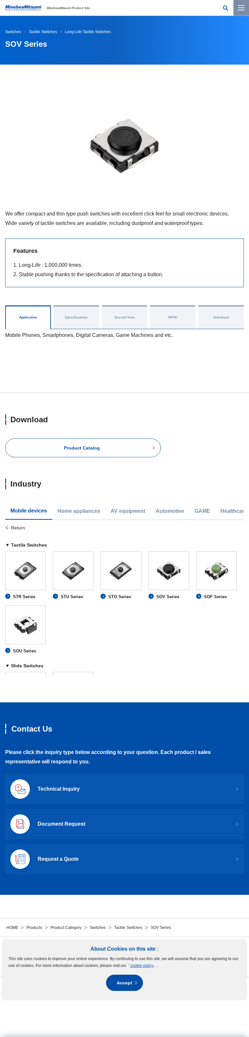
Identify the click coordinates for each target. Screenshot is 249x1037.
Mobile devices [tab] (28, 510)
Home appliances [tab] (78, 511)
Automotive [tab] (170, 511)
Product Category (66, 927)
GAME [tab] (202, 511)
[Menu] (241, 8)
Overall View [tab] (124, 317)
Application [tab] (28, 317)
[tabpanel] (124, 600)
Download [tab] (221, 317)
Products (34, 927)
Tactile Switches (128, 927)
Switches (98, 927)
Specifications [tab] (76, 317)
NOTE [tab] (172, 317)
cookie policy (141, 965)
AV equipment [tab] (128, 511)
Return (18, 527)
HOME (12, 927)
